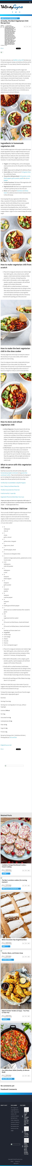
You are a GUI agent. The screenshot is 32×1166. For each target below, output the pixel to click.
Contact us (17, 1161)
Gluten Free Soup (11, 33)
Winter (13, 44)
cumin (28, 176)
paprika (22, 178)
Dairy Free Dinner (10, 29)
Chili (14, 27)
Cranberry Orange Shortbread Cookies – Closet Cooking (14, 866)
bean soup (11, 27)
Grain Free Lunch (11, 35)
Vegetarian (7, 42)
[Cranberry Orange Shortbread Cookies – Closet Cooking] (16, 840)
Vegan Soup (12, 41)
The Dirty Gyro (19, 1159)
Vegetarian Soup (8, 44)
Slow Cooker (13, 38)
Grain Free (7, 34)
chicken (4, 1019)
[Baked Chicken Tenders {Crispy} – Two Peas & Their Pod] (16, 986)
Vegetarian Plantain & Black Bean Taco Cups (12, 497)
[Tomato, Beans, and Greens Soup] (1, 950)
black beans (20, 191)
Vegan (9, 40)
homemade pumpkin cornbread (9, 473)
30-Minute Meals (6, 960)
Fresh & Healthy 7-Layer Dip (8, 493)
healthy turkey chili (18, 60)
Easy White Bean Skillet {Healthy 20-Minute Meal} (15, 1071)
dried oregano (7, 178)
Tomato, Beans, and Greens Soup (12, 953)
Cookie (4, 873)
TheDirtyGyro (8, 25)
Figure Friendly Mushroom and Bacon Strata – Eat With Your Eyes (26, 1149)
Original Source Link (6, 745)
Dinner (6, 30)
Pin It (2, 48)
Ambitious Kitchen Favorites (9, 18)
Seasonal (8, 38)
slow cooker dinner (8, 38)
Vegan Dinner (13, 40)
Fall (8, 30)
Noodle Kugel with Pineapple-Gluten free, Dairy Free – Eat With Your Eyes (26, 1118)
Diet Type (11, 30)
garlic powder (15, 178)
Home (12, 1161)
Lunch (6, 36)
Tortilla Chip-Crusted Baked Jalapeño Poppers (13, 483)
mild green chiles (26, 172)
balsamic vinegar (7, 1079)
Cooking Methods (8, 28)
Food (10, 30)
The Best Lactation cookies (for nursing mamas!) (14, 881)
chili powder (23, 176)
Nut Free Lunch (11, 37)
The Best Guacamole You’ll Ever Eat (10, 490)
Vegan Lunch (7, 41)
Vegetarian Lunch (11, 43)
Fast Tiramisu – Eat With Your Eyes (26, 1134)
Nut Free (9, 36)
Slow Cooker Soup (10, 39)
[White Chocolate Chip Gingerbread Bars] (16, 915)
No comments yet (7, 1086)
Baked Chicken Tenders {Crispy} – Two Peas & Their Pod (15, 1011)
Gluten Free (9, 31)
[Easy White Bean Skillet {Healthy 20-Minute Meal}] (16, 1046)
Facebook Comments (9, 1089)
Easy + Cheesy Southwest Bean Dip (10, 486)
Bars (3, 946)
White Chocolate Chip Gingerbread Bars (14, 940)
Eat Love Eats (13, 737)
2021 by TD (16, 1163)
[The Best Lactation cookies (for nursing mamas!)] (1, 878)
